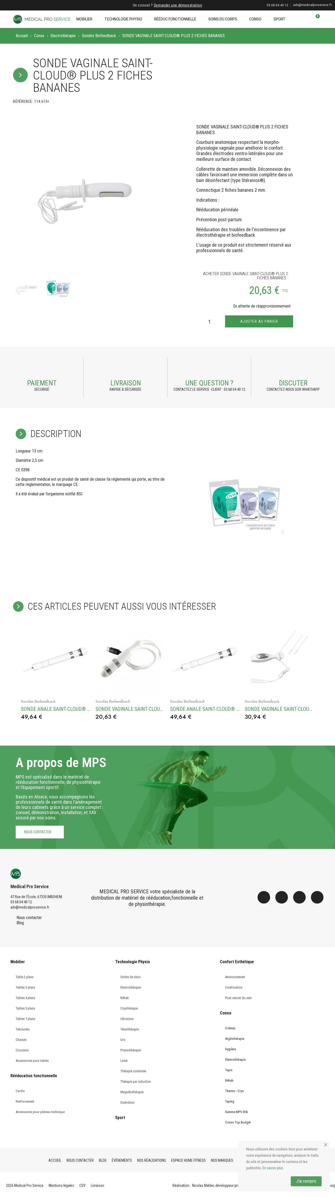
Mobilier (84, 19)
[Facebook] (264, 897)
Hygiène (230, 1049)
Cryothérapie (129, 1008)
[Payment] (42, 369)
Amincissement (235, 977)
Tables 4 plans (25, 998)
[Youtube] (317, 897)
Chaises (21, 1040)
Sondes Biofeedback (99, 35)
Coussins (22, 1050)
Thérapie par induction (135, 1081)
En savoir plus (273, 1168)
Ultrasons (126, 1019)
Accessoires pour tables (32, 1061)
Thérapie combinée (133, 1071)
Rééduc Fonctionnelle (175, 19)
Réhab (124, 998)
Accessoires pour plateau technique (40, 1112)
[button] (297, 19)
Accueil (22, 35)
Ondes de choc (130, 977)
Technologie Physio (123, 19)
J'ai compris (306, 1181)
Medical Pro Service (29, 886)
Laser (124, 1061)
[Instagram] (281, 897)
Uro (122, 1040)
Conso (255, 19)
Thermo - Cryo (234, 1091)
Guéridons (127, 1102)
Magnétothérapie (131, 1092)
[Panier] (315, 19)
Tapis (228, 1070)
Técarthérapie (129, 1029)
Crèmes (230, 1028)
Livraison (125, 383)
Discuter (293, 383)
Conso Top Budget (238, 1122)
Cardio (20, 1091)
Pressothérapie (130, 1050)
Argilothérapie (234, 1039)
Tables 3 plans (25, 987)
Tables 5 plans (25, 1008)
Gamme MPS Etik (236, 1112)
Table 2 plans (25, 977)
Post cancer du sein (238, 998)
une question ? (209, 383)
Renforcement (25, 1101)
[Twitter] (299, 897)
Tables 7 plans (25, 1019)
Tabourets (23, 1029)
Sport (279, 19)
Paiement (42, 383)
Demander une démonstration (178, 5)
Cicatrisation (233, 987)
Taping (229, 1101)
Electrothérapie (63, 35)
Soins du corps (222, 19)
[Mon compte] (306, 19)
